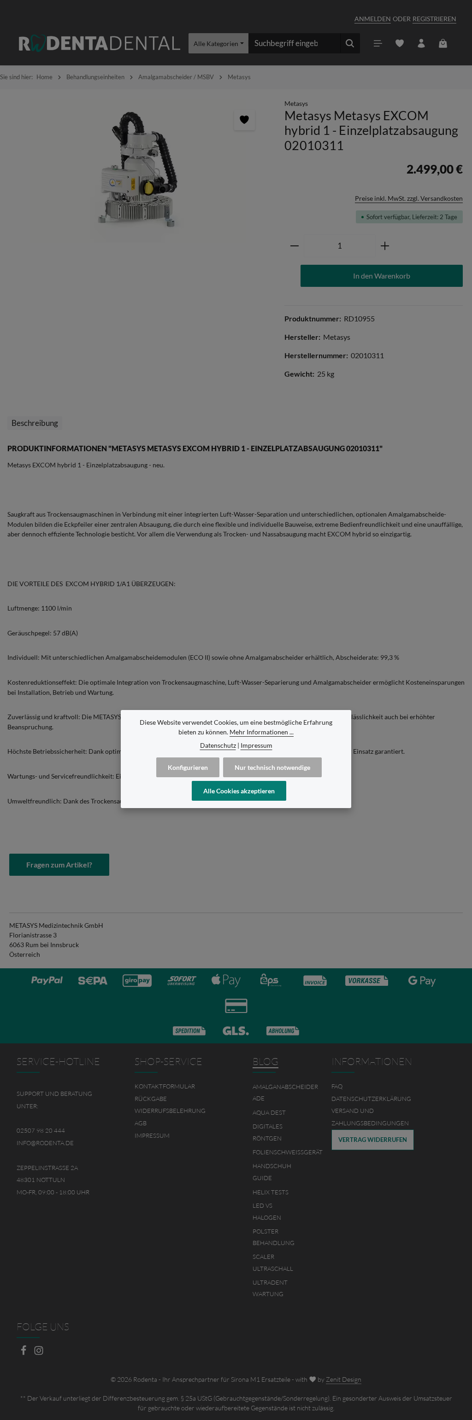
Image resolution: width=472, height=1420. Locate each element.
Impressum (152, 1135)
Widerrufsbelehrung (170, 1110)
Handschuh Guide (272, 1171)
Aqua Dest (269, 1112)
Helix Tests (271, 1192)
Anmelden (372, 19)
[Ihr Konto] (421, 43)
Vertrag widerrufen (372, 1139)
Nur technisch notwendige (272, 767)
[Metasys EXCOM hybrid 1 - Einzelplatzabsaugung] (137, 171)
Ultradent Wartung (270, 1288)
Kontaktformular (165, 1086)
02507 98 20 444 (41, 1130)
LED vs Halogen (267, 1211)
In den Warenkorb (381, 275)
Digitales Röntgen (268, 1132)
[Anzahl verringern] (294, 245)
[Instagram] (39, 1353)
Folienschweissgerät (288, 1152)
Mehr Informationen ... (262, 732)
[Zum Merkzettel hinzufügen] (244, 120)
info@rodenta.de (45, 1142)
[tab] (34, 423)
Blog (265, 1061)
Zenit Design (343, 1379)
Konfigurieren (188, 767)
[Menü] (378, 43)
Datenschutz (218, 745)
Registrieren (434, 19)
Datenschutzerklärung (371, 1098)
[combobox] (294, 43)
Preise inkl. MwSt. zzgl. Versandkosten (409, 198)
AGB (141, 1123)
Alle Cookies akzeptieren (239, 791)
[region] (137, 171)
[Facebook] (24, 1353)
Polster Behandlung (274, 1237)
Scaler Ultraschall (273, 1262)
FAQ (336, 1086)
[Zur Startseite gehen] (99, 43)
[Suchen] (350, 43)
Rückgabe (151, 1098)
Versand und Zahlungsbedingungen (370, 1117)
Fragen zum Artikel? (59, 864)
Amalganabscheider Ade (285, 1092)
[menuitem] (177, 1086)
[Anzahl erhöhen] (385, 245)
